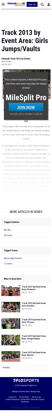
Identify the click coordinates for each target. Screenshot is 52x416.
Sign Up (32, 4)
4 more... (7, 367)
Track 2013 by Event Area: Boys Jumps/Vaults (34, 337)
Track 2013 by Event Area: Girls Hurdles (34, 304)
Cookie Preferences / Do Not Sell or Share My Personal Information (25, 400)
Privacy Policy (24, 397)
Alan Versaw (6, 61)
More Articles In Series (26, 212)
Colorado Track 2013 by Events (15, 58)
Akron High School (13, 258)
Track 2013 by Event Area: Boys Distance (34, 288)
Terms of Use (36, 397)
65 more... (9, 235)
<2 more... (8, 263)
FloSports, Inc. (32, 385)
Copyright (23, 385)
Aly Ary (7, 230)
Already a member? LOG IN (26, 114)
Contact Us (12, 397)
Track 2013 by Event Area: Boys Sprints (34, 353)
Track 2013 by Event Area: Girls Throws (34, 320)
